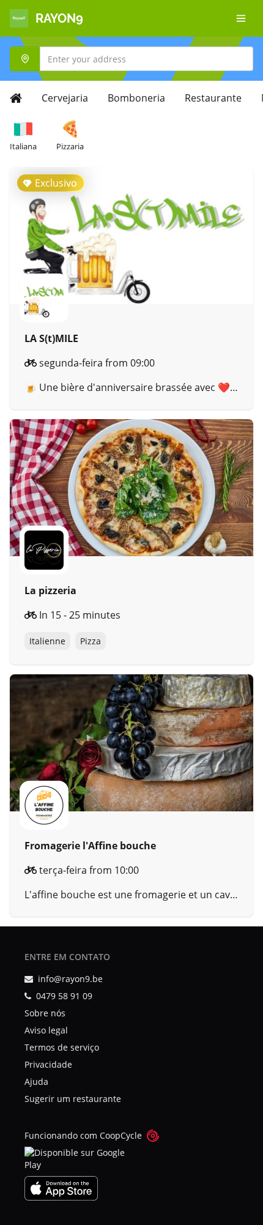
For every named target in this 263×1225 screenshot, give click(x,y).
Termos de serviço (61, 1047)
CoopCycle (121, 1135)
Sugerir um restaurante (72, 1098)
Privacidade (48, 1064)
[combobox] (131, 59)
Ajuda (36, 1081)
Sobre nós (44, 1013)
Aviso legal (46, 1030)
